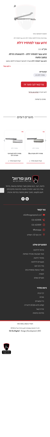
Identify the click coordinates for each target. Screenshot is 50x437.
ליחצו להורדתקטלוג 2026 (6, 352)
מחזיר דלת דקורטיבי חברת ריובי (14, 154)
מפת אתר (20, 323)
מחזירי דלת (29, 38)
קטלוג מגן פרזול (34, 92)
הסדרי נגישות (29, 323)
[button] (7, 65)
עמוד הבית (44, 38)
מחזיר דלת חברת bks (35, 153)
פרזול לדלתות (36, 38)
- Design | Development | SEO (25, 331)
